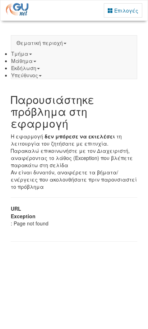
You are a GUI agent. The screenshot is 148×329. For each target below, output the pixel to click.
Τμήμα (19, 53)
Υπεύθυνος (24, 75)
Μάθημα (22, 60)
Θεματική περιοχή (40, 42)
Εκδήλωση (23, 68)
